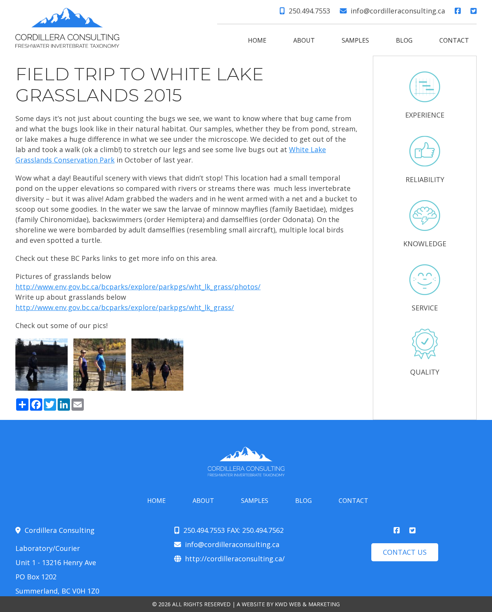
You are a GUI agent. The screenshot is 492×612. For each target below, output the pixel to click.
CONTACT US (405, 552)
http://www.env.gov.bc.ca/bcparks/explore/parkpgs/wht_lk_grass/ (124, 307)
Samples (355, 40)
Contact (454, 40)
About (304, 40)
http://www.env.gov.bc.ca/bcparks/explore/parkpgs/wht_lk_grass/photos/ (138, 286)
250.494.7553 (309, 10)
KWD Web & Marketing (307, 604)
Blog (404, 40)
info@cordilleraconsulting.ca (398, 10)
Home (257, 40)
